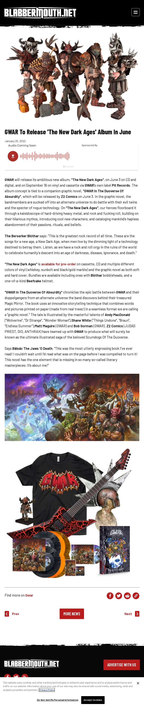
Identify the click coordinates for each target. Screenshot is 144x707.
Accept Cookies (93, 699)
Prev (15, 614)
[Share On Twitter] (118, 595)
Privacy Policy (46, 689)
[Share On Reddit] (127, 595)
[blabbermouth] (40, 17)
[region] (72, 692)
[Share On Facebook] (110, 595)
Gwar (29, 595)
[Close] (138, 683)
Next (128, 614)
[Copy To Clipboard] (136, 595)
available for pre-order (58, 264)
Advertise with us (121, 664)
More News (71, 613)
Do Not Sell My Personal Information (57, 699)
